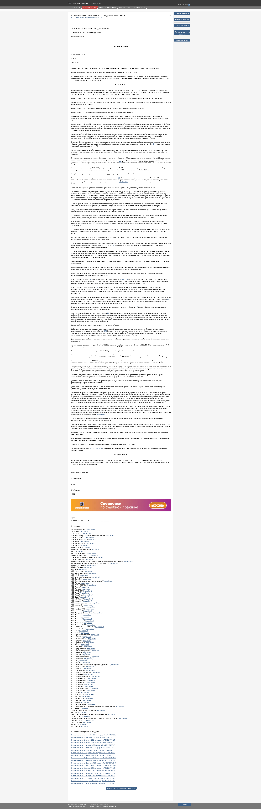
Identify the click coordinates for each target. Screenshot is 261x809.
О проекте (93, 806)
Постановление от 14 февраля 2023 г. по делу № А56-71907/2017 (93, 760)
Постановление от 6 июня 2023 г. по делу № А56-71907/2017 (92, 750)
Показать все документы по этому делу (121, 788)
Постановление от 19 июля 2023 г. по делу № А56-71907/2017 (92, 748)
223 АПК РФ (123, 279)
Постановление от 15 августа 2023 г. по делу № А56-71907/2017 (93, 745)
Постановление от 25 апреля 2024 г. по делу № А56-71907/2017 (93, 740)
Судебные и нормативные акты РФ (87, 3)
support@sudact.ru (103, 804)
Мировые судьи (124, 7)
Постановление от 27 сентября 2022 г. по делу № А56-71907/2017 (93, 778)
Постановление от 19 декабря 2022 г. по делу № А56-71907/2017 (93, 765)
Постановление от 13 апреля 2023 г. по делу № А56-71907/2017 (93, 753)
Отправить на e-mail (182, 20)
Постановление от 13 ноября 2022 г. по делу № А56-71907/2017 (93, 776)
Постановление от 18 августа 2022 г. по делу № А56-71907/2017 (93, 781)
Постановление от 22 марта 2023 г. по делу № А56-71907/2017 (92, 755)
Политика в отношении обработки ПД (106, 806)
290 (100, 448)
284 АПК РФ (123, 182)
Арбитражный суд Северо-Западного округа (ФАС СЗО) (87, 17)
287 (94, 448)
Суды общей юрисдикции (107, 7)
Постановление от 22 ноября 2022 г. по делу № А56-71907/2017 (93, 773)
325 (113, 245)
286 (90, 448)
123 (119, 178)
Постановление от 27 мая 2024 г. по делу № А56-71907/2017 (92, 737)
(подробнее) (105, 521)
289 (97, 448)
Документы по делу (182, 40)
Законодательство (139, 7)
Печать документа (182, 13)
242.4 (153, 144)
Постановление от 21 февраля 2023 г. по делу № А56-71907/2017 (93, 758)
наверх (184, 805)
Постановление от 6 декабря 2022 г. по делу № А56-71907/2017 (93, 768)
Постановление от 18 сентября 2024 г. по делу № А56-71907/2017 (93, 735)
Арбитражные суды (89, 7)
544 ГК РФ (101, 414)
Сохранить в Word (182, 26)
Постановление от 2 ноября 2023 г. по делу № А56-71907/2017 (92, 742)
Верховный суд (75, 7)
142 (120, 162)
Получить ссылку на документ (182, 33)
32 (90, 279)
